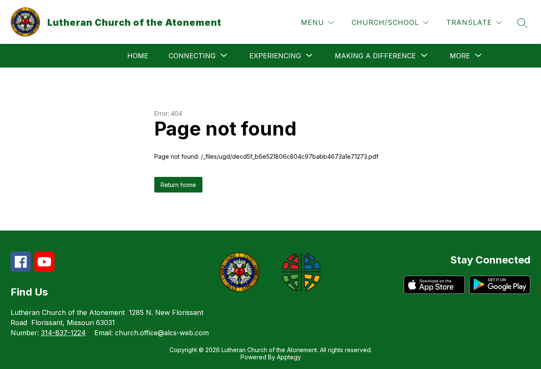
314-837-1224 (63, 332)
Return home (178, 184)
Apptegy (289, 357)
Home (137, 56)
